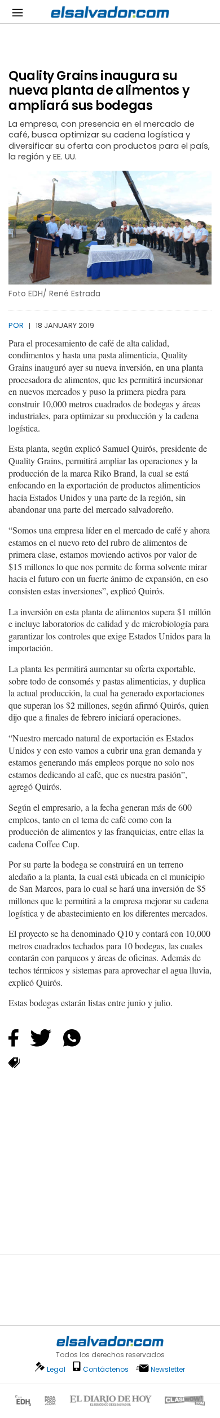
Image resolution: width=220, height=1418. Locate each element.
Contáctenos (106, 1369)
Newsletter (168, 1369)
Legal (56, 1369)
